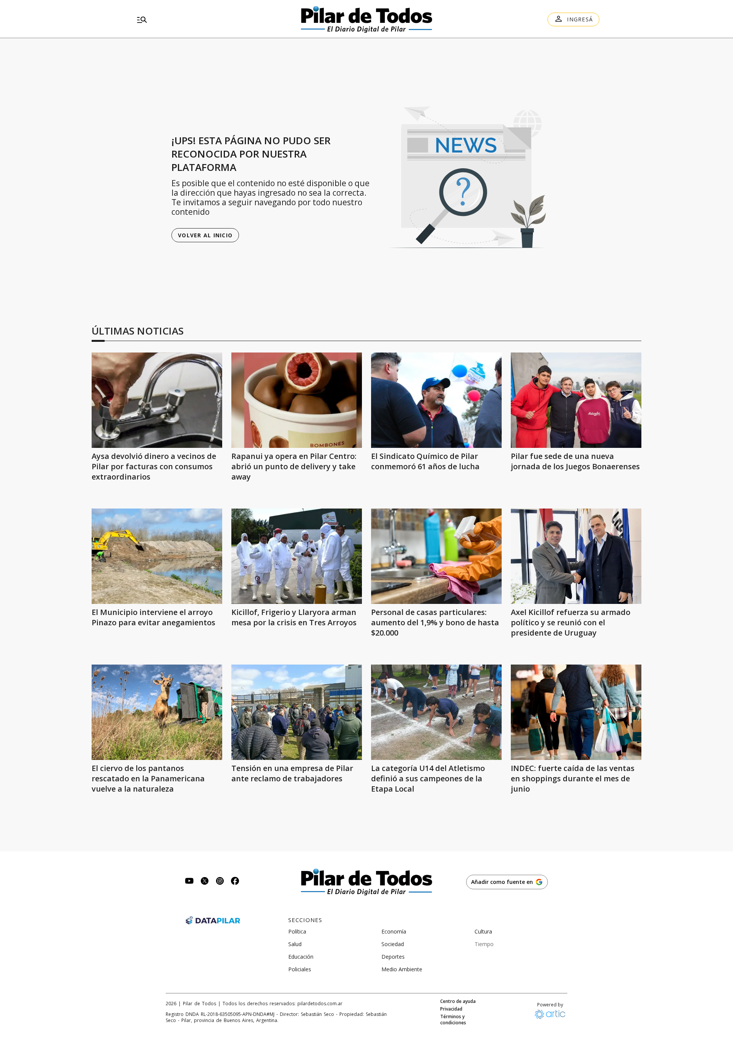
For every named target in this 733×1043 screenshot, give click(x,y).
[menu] (208, 19)
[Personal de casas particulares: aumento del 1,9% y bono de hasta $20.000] (436, 556)
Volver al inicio (205, 235)
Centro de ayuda (458, 1001)
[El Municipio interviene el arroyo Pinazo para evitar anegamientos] (157, 556)
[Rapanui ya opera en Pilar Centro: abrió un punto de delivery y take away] (296, 400)
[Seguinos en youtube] (189, 882)
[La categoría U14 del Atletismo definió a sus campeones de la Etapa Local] (436, 712)
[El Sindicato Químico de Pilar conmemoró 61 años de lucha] (436, 400)
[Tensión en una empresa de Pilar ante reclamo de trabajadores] (296, 712)
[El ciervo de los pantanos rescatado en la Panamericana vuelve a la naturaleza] (157, 712)
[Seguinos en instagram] (220, 882)
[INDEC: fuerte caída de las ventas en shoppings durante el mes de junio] (576, 712)
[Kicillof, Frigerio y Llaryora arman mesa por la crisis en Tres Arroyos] (296, 556)
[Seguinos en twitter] (204, 882)
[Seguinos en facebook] (235, 882)
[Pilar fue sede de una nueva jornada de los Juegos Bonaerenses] (576, 400)
